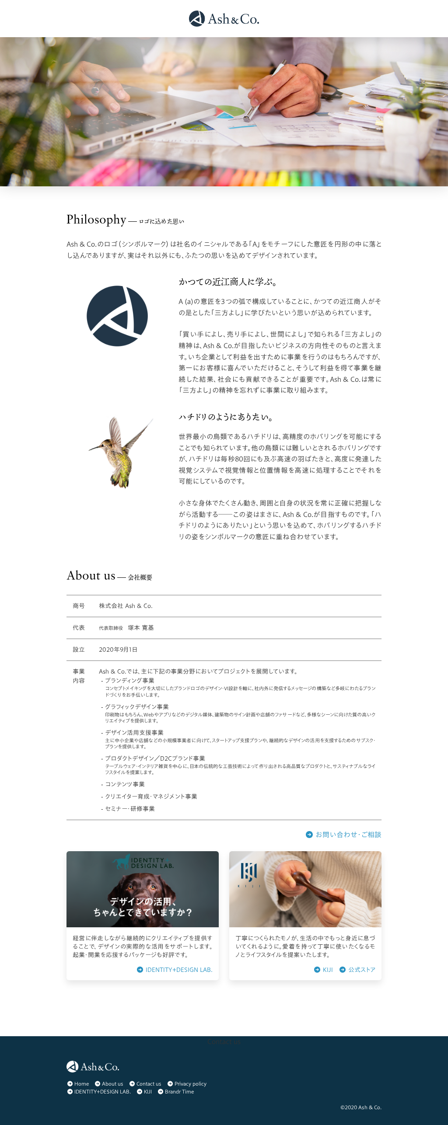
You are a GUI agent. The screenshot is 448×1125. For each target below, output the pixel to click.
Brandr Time (179, 1091)
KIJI (327, 970)
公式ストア (360, 970)
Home (81, 1083)
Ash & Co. (370, 1107)
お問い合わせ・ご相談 (348, 834)
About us (112, 1083)
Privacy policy (190, 1083)
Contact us (148, 1083)
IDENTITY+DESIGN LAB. (178, 970)
